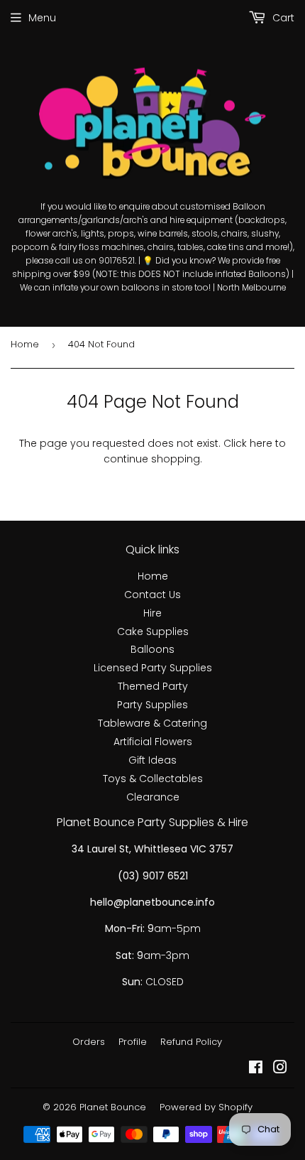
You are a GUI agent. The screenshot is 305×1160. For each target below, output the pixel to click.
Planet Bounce (112, 1107)
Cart (282, 18)
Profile (132, 1041)
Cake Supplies (153, 631)
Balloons (152, 649)
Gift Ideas (152, 760)
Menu (42, 18)
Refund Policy (191, 1041)
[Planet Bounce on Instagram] (280, 1069)
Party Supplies (152, 705)
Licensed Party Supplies (153, 668)
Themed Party (153, 686)
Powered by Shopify (206, 1107)
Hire (152, 613)
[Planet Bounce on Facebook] (255, 1069)
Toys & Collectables (153, 778)
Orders (88, 1041)
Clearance (152, 797)
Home (25, 344)
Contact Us (152, 594)
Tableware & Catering (152, 723)
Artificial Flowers (152, 742)
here (261, 443)
